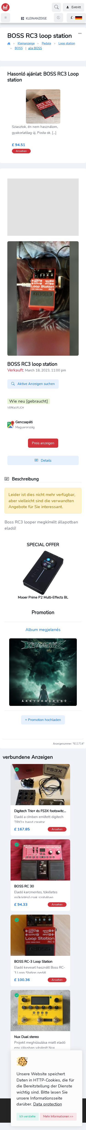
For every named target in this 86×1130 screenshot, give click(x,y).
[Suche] (56, 7)
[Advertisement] (43, 207)
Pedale (46, 43)
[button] (76, 17)
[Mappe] (10, 424)
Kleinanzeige (26, 43)
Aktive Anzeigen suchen (36, 384)
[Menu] (5, 17)
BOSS (19, 48)
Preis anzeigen (43, 443)
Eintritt (76, 7)
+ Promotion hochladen (43, 720)
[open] (4, 1102)
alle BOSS (35, 48)
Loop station (66, 43)
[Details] (80, 33)
